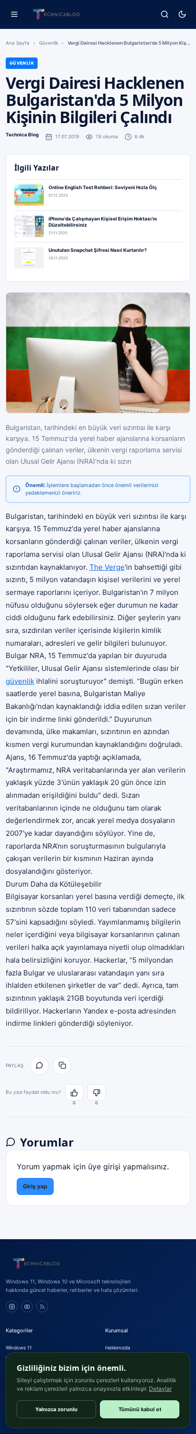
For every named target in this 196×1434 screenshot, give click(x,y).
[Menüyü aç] (14, 14)
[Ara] (164, 14)
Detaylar (160, 1388)
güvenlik (20, 681)
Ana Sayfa (17, 43)
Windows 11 (19, 1347)
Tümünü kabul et (139, 1409)
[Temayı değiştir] (182, 14)
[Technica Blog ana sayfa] (56, 14)
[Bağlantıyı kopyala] (62, 1065)
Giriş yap (35, 1186)
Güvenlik (48, 43)
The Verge (107, 567)
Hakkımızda (117, 1347)
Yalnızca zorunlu (56, 1409)
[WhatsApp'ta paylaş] (39, 1065)
